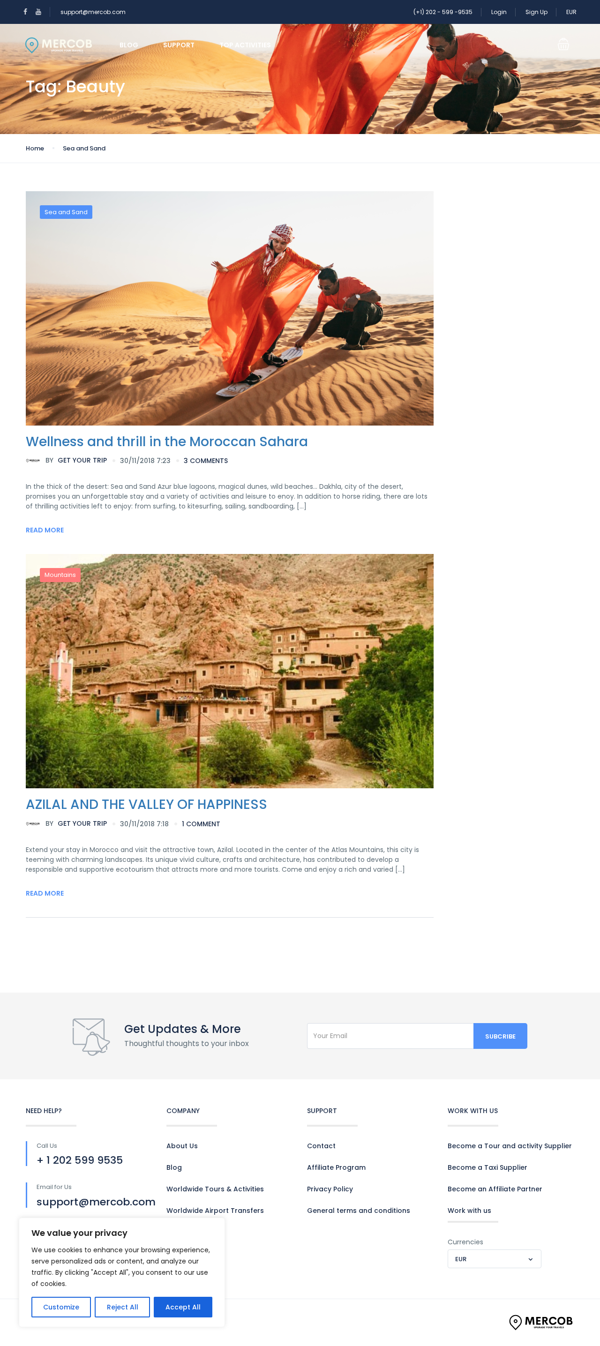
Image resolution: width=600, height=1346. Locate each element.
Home (35, 148)
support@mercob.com (93, 12)
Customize (61, 1307)
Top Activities (245, 45)
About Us (182, 1146)
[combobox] (494, 1258)
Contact (321, 1146)
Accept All (183, 1307)
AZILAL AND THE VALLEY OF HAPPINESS (146, 804)
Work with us (469, 1210)
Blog (129, 45)
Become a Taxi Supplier (487, 1167)
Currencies (465, 1242)
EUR (571, 12)
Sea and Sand (84, 148)
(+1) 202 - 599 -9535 (442, 12)
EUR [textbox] (460, 1259)
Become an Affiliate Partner (495, 1189)
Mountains (60, 574)
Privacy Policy (330, 1189)
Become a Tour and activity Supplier (510, 1146)
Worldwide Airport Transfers (215, 1210)
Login (499, 12)
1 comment (201, 824)
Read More (45, 530)
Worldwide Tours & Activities (215, 1189)
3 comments (206, 460)
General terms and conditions (358, 1210)
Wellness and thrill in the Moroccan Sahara (167, 442)
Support (179, 45)
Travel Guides (190, 1232)
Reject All (122, 1307)
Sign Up (536, 12)
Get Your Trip (76, 460)
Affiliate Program (336, 1167)
